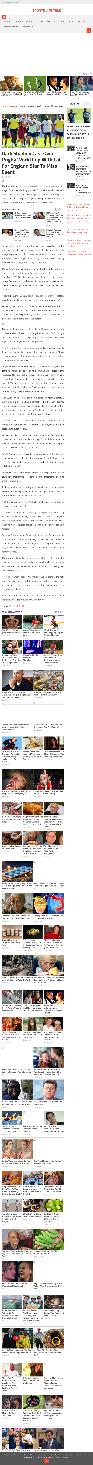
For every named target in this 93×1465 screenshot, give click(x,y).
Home (4, 106)
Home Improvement (11, 26)
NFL (62, 21)
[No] (90, 1458)
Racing (81, 21)
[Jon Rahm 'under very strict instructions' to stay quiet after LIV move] (71, 167)
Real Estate (28, 26)
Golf (56, 21)
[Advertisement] (46, 52)
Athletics (8, 21)
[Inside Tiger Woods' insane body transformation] (71, 185)
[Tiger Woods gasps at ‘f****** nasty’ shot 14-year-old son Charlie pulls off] (71, 148)
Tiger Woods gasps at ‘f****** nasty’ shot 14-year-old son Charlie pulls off (83, 153)
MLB (48, 21)
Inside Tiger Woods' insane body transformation (83, 189)
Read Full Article (17, 606)
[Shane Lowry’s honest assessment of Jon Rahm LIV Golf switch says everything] (79, 115)
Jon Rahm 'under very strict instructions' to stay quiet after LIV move (83, 171)
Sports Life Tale (46, 10)
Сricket (71, 21)
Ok (47, 1461)
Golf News (74, 103)
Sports (29, 21)
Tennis (40, 21)
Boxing (18, 21)
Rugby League (12, 106)
